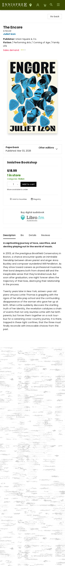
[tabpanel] (32, 291)
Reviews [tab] (45, 235)
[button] (30, 5)
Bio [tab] (22, 235)
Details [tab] (32, 235)
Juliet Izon (9, 34)
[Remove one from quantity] (9, 184)
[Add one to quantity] (18, 184)
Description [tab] (9, 235)
